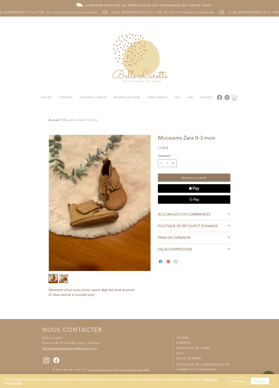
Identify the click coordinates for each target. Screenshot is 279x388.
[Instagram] (46, 360)
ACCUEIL (182, 338)
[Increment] (173, 163)
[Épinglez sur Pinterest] (168, 261)
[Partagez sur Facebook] (160, 261)
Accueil (54, 120)
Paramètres (237, 381)
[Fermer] (274, 381)
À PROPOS (183, 343)
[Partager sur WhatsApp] (176, 261)
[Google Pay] (194, 199)
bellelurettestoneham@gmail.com (69, 348)
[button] (234, 97)
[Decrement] (161, 163)
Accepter (260, 381)
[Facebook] (56, 360)
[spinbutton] (167, 163)
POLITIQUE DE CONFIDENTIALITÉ (203, 364)
